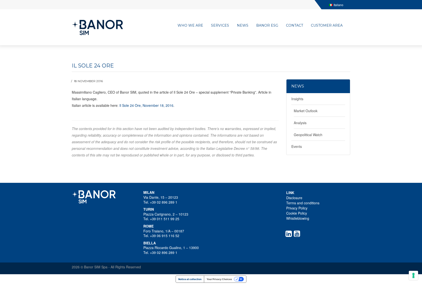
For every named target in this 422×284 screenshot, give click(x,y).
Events (296, 146)
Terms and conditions (302, 202)
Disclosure (294, 197)
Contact (294, 25)
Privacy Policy (296, 208)
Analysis (300, 122)
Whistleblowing (297, 218)
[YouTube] (298, 233)
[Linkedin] (289, 233)
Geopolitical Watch (308, 134)
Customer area (327, 25)
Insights (297, 98)
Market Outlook (305, 110)
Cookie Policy (296, 213)
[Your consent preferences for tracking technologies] (413, 275)
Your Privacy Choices (219, 279)
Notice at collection (189, 279)
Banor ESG (267, 25)
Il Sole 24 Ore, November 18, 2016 (146, 105)
